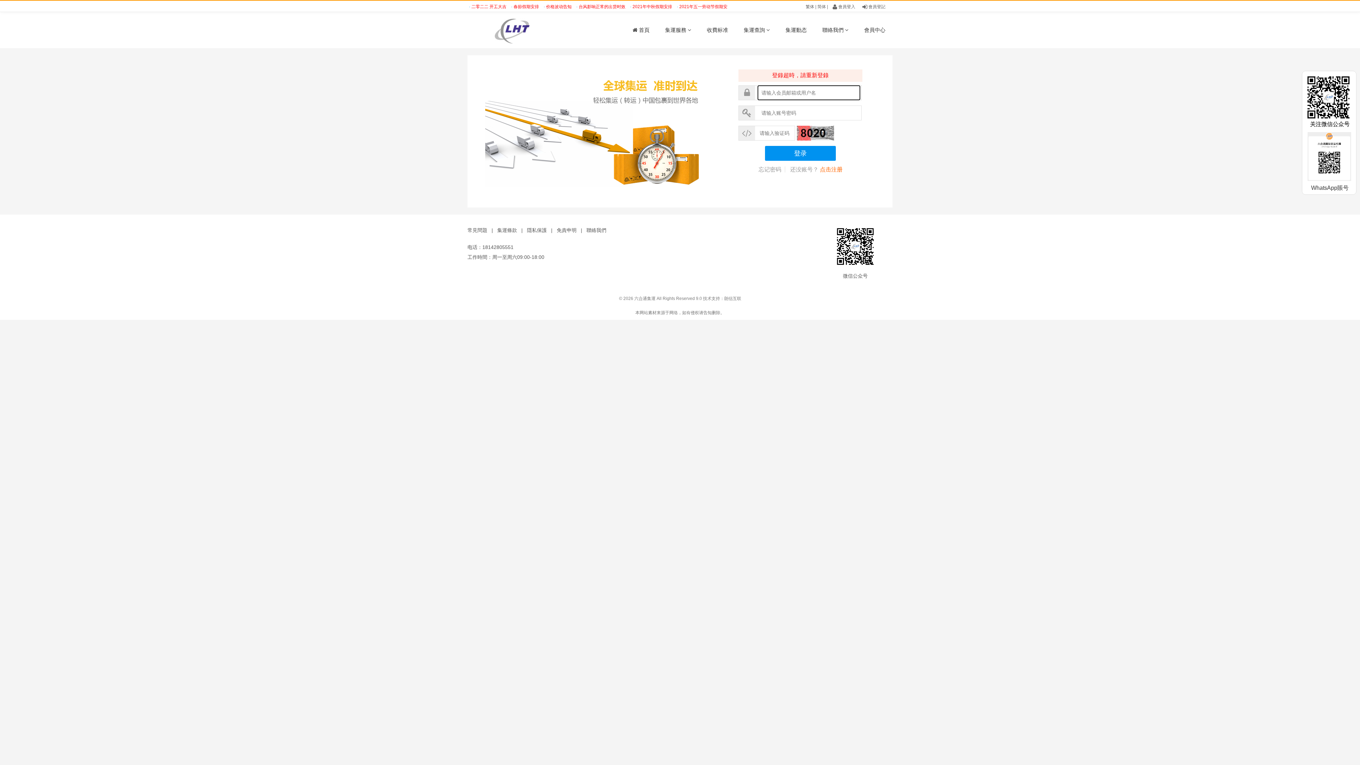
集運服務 (676, 30)
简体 (821, 6)
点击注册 (831, 169)
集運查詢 (755, 30)
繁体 (810, 6)
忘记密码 (770, 169)
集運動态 (796, 30)
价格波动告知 (545, 6)
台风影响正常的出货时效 (588, 6)
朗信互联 (732, 298)
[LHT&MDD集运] (528, 30)
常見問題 (477, 230)
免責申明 (567, 230)
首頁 (644, 30)
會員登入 (846, 6)
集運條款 (507, 230)
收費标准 (717, 30)
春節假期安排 (512, 6)
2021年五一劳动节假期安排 (692, 6)
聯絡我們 (833, 30)
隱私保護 (537, 230)
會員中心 (874, 30)
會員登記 (876, 6)
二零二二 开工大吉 (475, 6)
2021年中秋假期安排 (638, 6)
